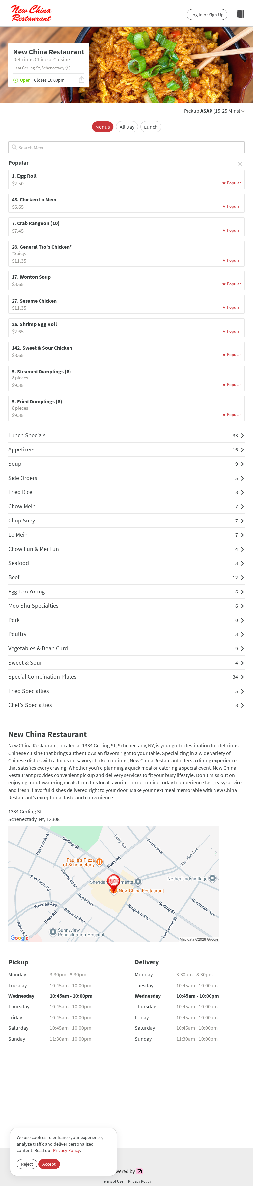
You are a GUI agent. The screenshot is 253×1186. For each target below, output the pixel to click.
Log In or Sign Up (207, 15)
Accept (49, 1164)
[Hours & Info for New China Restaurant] (67, 68)
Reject (27, 1164)
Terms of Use (112, 1181)
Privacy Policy (66, 1150)
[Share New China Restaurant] (81, 80)
